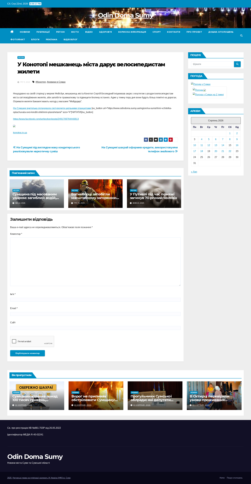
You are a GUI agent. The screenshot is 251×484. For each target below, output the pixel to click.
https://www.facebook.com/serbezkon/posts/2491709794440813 (46, 119)
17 (194, 151)
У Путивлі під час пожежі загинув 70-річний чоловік (153, 196)
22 (230, 151)
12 (208, 145)
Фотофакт (17, 39)
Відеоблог (71, 39)
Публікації (43, 32)
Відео (89, 32)
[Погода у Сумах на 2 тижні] (208, 94)
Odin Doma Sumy (125, 15)
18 (201, 151)
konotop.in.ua (20, 132)
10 (194, 145)
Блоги (35, 39)
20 (216, 151)
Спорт (157, 32)
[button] (241, 35)
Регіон (60, 32)
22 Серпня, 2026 (23, 405)
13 (216, 145)
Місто (75, 32)
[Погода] (199, 90)
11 (201, 145)
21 (223, 151)
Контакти (173, 32)
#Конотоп (41, 82)
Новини (25, 32)
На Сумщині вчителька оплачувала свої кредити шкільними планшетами (52, 108)
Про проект (194, 32)
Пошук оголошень (235, 478)
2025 (9, 478)
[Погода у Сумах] (200, 84)
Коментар (16, 234)
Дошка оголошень (221, 32)
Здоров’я (105, 32)
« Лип (194, 172)
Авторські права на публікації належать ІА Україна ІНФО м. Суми (41, 478)
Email (14, 308)
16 (237, 145)
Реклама (51, 39)
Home (222, 478)
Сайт (13, 322)
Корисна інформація (132, 32)
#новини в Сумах (56, 82)
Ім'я (13, 294)
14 (223, 145)
